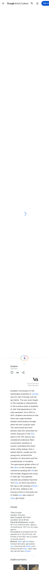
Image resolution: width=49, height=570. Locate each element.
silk (32, 470)
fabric (16, 467)
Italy (16, 483)
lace (20, 495)
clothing (35, 394)
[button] (3, 3)
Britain (34, 486)
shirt (32, 434)
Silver (20, 541)
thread (27, 551)
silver (12, 498)
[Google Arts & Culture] (18, 3)
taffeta (29, 546)
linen (25, 549)
